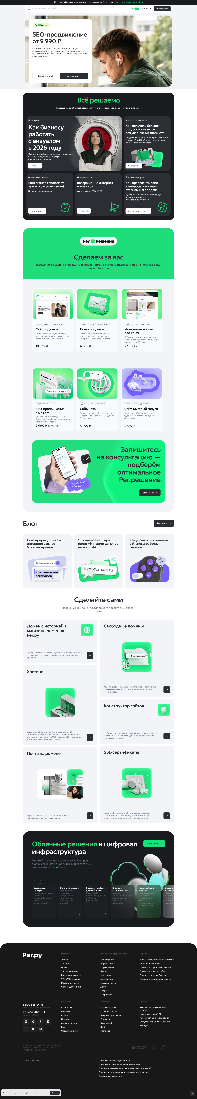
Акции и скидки (69, 1023)
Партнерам (105, 1030)
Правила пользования (109, 1072)
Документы (105, 1019)
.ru (135, 9)
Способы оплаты (108, 1011)
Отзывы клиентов (70, 1030)
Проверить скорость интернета (155, 979)
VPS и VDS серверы (70, 979)
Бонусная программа (110, 1015)
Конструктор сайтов (71, 975)
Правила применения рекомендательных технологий (124, 1068)
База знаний (106, 1023)
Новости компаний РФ (150, 1014)
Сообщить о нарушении (110, 1076)
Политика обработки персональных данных (119, 1064)
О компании (67, 1007)
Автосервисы (106, 979)
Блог (63, 1027)
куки (13, 1093)
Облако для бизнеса (71, 986)
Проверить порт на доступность (155, 967)
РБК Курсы (145, 1025)
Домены (65, 959)
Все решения (106, 994)
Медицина (105, 975)
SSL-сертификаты (69, 971)
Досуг (103, 986)
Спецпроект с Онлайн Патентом (155, 1021)
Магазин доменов (70, 983)
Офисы (64, 1015)
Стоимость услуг (108, 1007)
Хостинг (65, 963)
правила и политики (139, 1072)
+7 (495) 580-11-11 (34, 1012)
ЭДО (102, 1027)
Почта (64, 967)
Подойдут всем (107, 959)
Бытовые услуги (108, 983)
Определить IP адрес (150, 963)
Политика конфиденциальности (114, 1060)
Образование (107, 967)
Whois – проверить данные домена (157, 959)
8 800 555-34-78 (33, 1004)
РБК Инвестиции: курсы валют (154, 1017)
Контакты (65, 1011)
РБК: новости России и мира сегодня (153, 1008)
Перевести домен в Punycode (154, 975)
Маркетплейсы (107, 963)
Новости (65, 1019)
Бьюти (103, 971)
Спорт (103, 990)
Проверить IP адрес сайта (152, 971)
